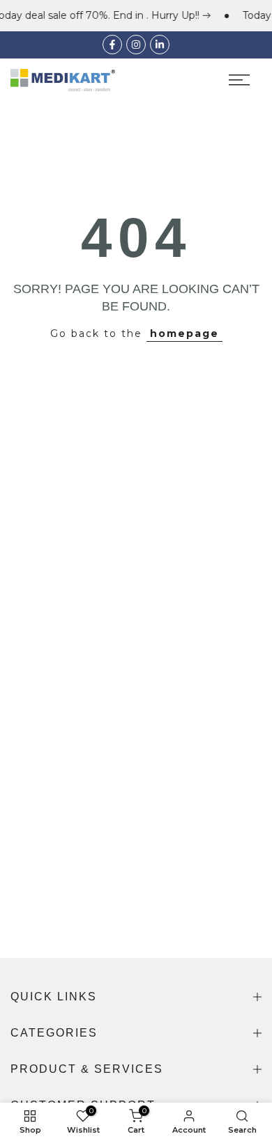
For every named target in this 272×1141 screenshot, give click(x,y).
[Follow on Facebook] (112, 44)
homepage (184, 333)
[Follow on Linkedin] (159, 44)
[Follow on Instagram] (136, 44)
